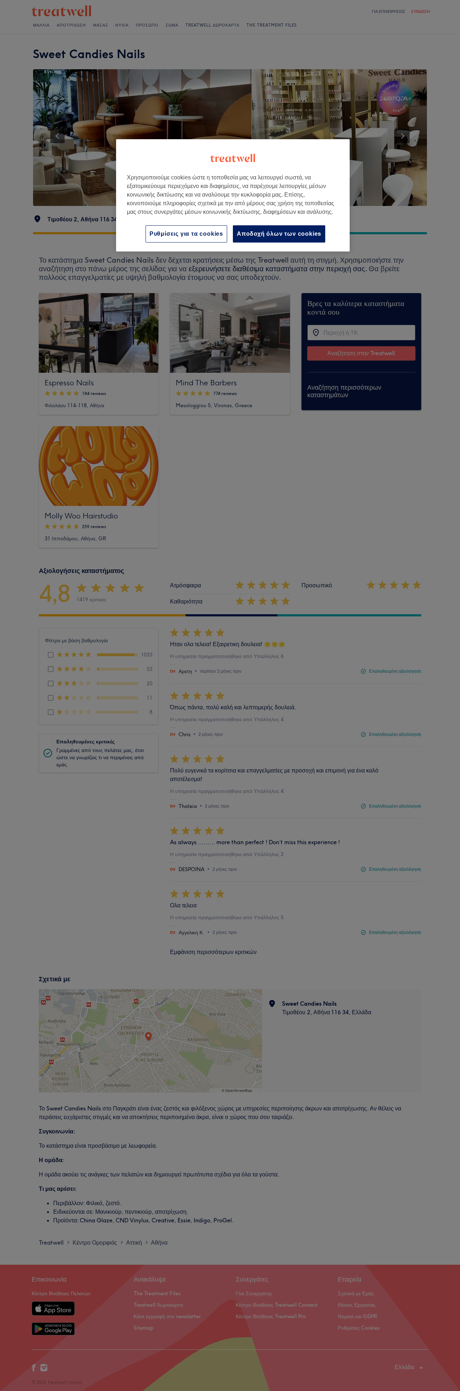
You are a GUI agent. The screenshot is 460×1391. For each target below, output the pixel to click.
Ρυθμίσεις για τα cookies (186, 234)
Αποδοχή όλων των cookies (279, 234)
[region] (233, 195)
